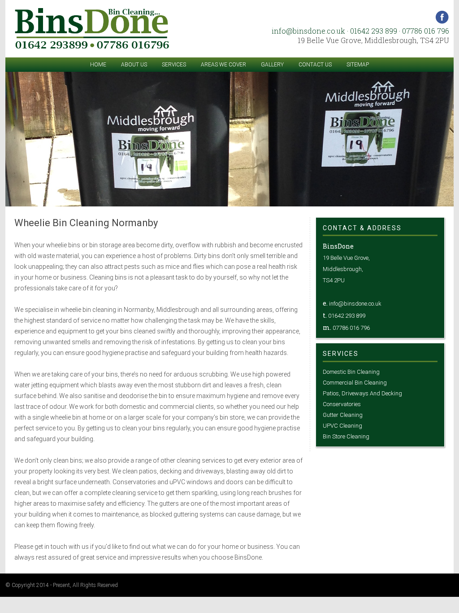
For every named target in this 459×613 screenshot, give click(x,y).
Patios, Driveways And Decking (362, 393)
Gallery (272, 64)
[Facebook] (442, 21)
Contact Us (315, 64)
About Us (134, 64)
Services (174, 64)
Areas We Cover (223, 64)
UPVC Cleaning (342, 425)
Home (98, 64)
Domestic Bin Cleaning (351, 371)
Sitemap (357, 64)
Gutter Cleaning (343, 415)
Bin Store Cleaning (346, 436)
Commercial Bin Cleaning (355, 382)
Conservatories (342, 404)
